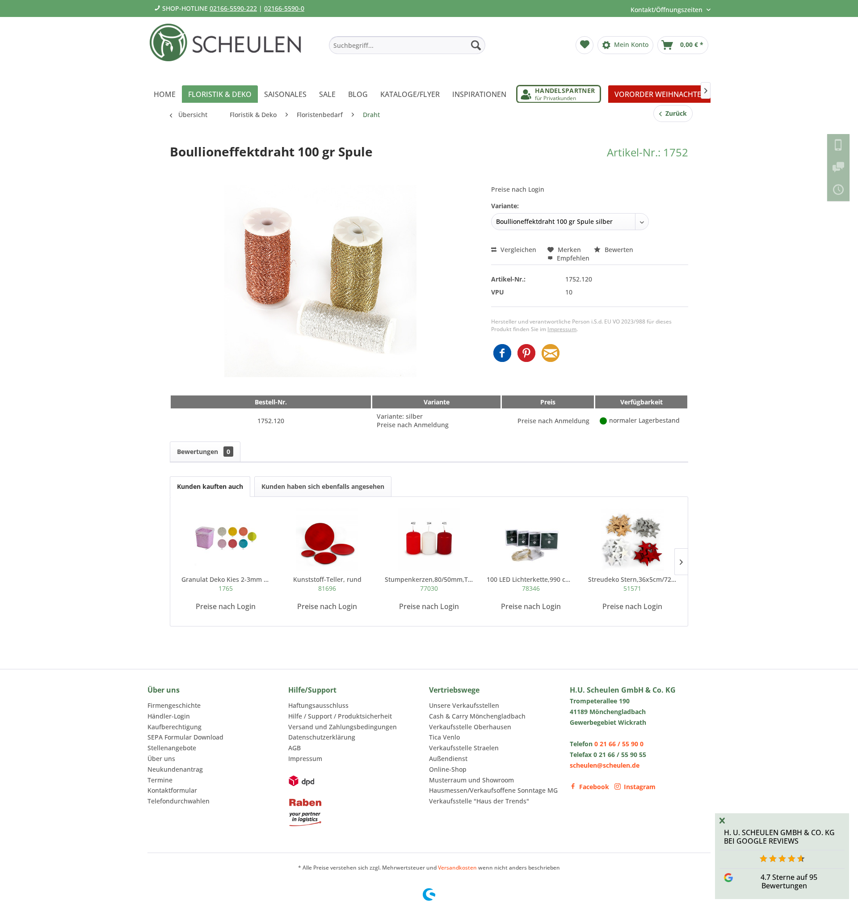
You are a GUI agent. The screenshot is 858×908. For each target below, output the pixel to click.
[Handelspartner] (558, 94)
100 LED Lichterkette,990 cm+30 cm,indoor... (531, 584)
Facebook (594, 786)
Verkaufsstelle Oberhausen (470, 727)
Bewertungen (203, 451)
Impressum (561, 329)
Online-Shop (448, 769)
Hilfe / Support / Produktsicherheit (340, 716)
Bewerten (618, 249)
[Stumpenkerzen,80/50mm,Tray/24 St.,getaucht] (429, 539)
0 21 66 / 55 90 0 (619, 744)
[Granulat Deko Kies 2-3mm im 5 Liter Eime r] (225, 539)
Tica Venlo (444, 737)
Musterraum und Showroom (471, 780)
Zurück (674, 113)
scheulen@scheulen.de (604, 765)
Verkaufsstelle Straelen (464, 748)
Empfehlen (572, 258)
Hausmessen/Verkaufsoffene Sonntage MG (493, 790)
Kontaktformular (172, 790)
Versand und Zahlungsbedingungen (342, 727)
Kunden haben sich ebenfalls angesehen (322, 486)
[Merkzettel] (584, 45)
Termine (159, 780)
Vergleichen (517, 249)
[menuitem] (407, 45)
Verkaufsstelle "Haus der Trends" (479, 801)
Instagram (640, 786)
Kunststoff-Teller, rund (327, 584)
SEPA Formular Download (185, 737)
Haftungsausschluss (318, 705)
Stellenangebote (171, 748)
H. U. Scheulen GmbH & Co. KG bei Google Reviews (779, 837)
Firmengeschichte (174, 705)
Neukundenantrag (175, 769)
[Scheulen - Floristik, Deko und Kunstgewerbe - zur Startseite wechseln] (229, 48)
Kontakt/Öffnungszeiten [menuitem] (667, 9)
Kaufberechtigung (174, 727)
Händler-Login (168, 716)
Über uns (161, 758)
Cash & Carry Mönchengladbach (477, 716)
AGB (294, 748)
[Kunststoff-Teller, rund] (327, 539)
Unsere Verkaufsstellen (464, 705)
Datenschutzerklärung (321, 737)
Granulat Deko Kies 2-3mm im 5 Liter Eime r (225, 584)
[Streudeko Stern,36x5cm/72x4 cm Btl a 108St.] (632, 539)
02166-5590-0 (284, 8)
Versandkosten (457, 867)
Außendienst (448, 758)
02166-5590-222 (233, 8)
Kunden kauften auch (210, 486)
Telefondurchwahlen (178, 801)
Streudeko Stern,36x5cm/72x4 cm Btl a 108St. (632, 584)
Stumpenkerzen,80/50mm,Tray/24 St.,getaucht (429, 584)
